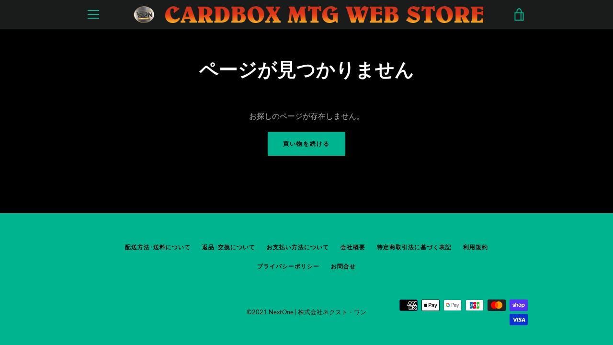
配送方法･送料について (158, 247)
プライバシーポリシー (288, 266)
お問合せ (343, 266)
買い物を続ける (306, 143)
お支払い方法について (298, 247)
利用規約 (475, 247)
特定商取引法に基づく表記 (414, 247)
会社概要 (353, 247)
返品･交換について (228, 247)
